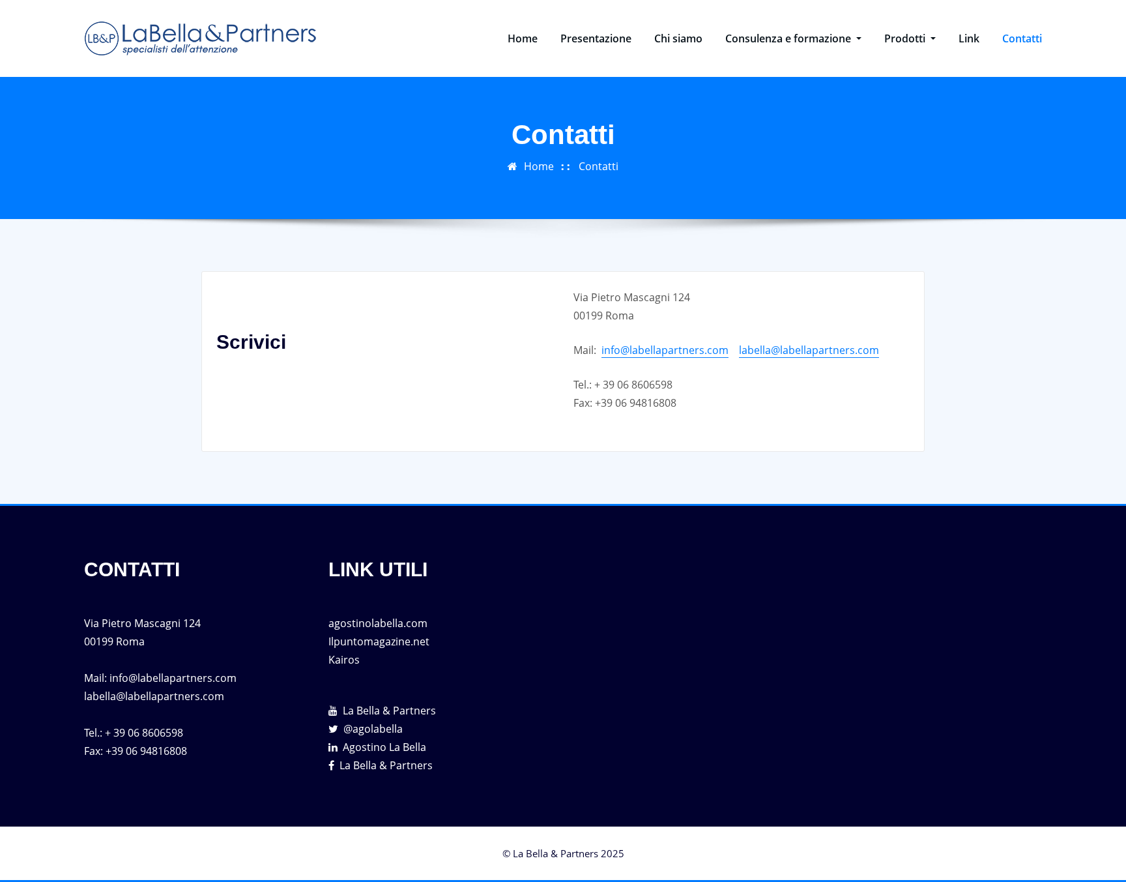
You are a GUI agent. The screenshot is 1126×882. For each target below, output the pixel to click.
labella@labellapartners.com (154, 696)
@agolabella (373, 729)
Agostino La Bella (384, 747)
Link (969, 38)
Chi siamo (678, 38)
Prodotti (906, 38)
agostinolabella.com (377, 623)
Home (523, 38)
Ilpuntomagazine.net (378, 641)
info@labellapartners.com (665, 350)
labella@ (759, 350)
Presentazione (595, 38)
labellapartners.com (829, 350)
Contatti (1022, 38)
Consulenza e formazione (789, 38)
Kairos (344, 660)
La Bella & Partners (389, 710)
